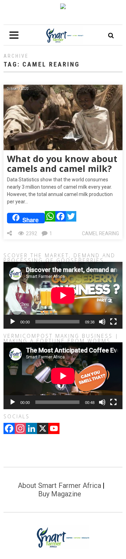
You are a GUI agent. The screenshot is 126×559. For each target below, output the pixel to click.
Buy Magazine (59, 494)
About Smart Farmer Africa (59, 485)
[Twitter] (71, 218)
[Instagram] (20, 429)
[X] (42, 429)
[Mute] (102, 321)
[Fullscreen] (113, 321)
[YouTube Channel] (53, 429)
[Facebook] (60, 218)
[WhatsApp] (50, 218)
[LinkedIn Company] (31, 429)
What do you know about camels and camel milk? (62, 163)
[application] (63, 295)
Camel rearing (100, 233)
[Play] (12, 321)
